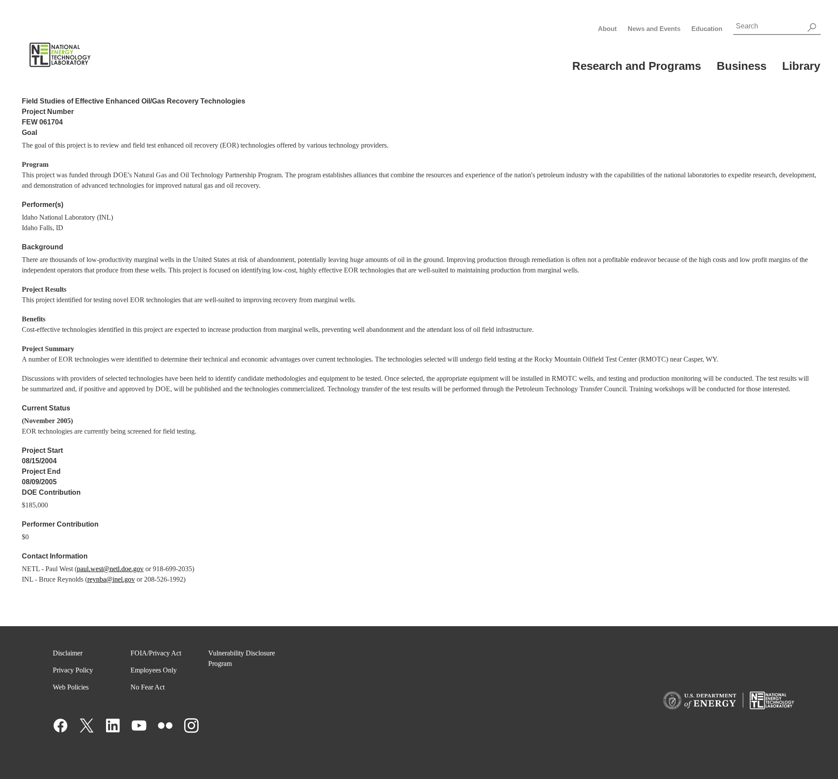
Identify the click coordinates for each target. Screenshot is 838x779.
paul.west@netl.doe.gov (110, 568)
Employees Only (154, 670)
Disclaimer (67, 653)
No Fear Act (148, 687)
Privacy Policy (73, 670)
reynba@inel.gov (111, 579)
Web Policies (71, 687)
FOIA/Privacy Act (156, 653)
